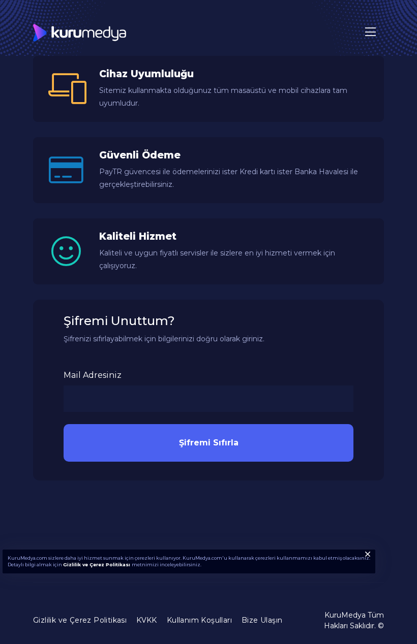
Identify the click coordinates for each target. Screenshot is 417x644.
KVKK (146, 620)
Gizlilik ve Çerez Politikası (97, 564)
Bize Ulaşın (262, 620)
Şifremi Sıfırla (209, 442)
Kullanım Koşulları (199, 620)
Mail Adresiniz (93, 375)
